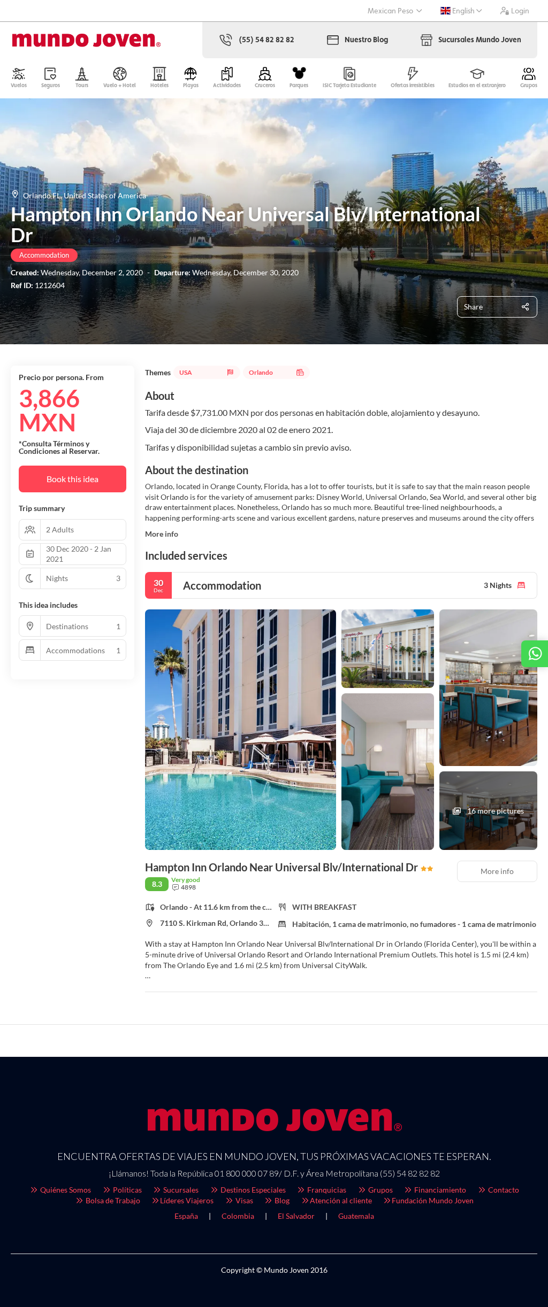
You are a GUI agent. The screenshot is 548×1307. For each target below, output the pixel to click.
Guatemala (356, 1215)
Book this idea (72, 479)
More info (161, 533)
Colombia (238, 1215)
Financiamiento (439, 1189)
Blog (281, 1200)
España (186, 1215)
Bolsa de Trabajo (112, 1200)
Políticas (126, 1189)
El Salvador (296, 1215)
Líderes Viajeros (187, 1200)
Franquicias (326, 1189)
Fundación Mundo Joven (433, 1200)
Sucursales (180, 1189)
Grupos (380, 1189)
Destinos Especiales (252, 1189)
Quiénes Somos (65, 1189)
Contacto (502, 1189)
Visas (243, 1200)
